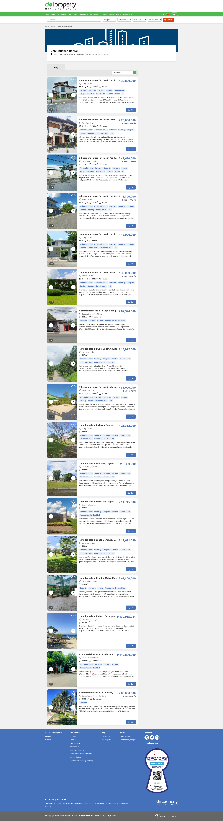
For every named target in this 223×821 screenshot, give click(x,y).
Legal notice (111, 815)
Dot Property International (118, 803)
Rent (53, 14)
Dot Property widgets (128, 740)
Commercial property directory (81, 760)
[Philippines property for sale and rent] (66, 6)
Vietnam (71, 803)
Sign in (174, 14)
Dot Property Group (99, 803)
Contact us (106, 736)
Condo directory (76, 757)
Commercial (83, 14)
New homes (72, 14)
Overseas (94, 14)
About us (48, 736)
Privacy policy (100, 815)
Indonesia (86, 803)
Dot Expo (48, 807)
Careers (48, 740)
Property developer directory (81, 753)
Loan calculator (125, 736)
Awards (118, 14)
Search (169, 19)
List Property (61, 14)
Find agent (104, 14)
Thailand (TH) (62, 803)
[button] (109, 20)
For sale (73, 736)
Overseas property (77, 750)
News (111, 14)
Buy (47, 14)
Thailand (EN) (50, 803)
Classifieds (127, 14)
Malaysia (78, 803)
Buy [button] (56, 67)
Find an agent (75, 743)
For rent (73, 740)
